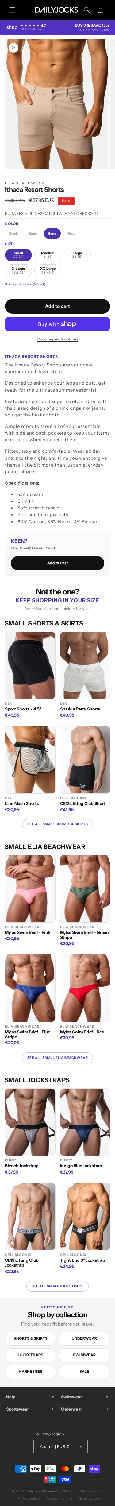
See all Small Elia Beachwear (57, 1058)
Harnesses (30, 1371)
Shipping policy (90, 1498)
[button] (12, 10)
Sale (84, 1371)
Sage (35, 235)
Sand (52, 233)
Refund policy (92, 1491)
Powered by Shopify (59, 1491)
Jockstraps (30, 1355)
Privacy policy (29, 1498)
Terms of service (59, 1498)
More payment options (57, 339)
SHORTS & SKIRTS (30, 1338)
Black (15, 235)
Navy (73, 235)
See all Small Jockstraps (57, 1286)
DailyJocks (34, 1491)
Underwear (84, 1338)
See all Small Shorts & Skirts (57, 824)
